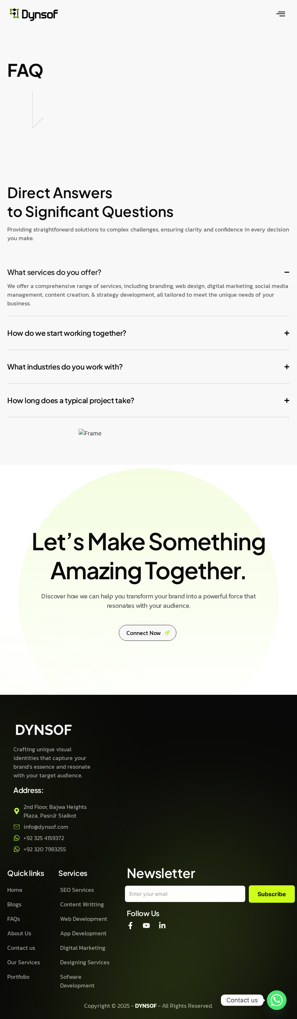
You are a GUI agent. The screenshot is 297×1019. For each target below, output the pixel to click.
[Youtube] (146, 925)
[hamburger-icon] (281, 14)
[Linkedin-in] (162, 925)
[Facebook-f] (130, 925)
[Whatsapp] (276, 1000)
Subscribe (272, 894)
